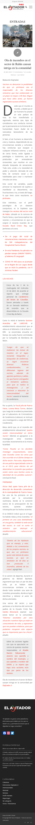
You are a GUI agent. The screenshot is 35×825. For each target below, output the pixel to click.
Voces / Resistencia (9, 804)
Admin (22, 75)
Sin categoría (7, 801)
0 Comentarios (18, 72)
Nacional (5, 790)
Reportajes (6, 798)
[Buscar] (25, 7)
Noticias (13, 75)
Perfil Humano (7, 796)
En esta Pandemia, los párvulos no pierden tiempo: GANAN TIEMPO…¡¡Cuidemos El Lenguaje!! (18, 253)
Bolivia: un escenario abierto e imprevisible (14, 748)
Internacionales (8, 788)
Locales (28, 72)
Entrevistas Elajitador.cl (10, 785)
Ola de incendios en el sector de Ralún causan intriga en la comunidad (17, 64)
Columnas (6, 782)
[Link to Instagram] (30, 822)
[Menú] (29, 7)
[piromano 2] (17, 36)
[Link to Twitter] (28, 822)
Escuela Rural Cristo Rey (15, 226)
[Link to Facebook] (25, 822)
